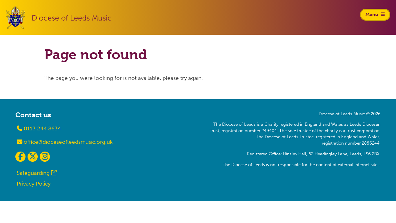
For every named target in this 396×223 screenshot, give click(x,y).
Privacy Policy (33, 183)
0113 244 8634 (41, 128)
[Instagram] (45, 157)
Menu (372, 14)
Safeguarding (33, 173)
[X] (33, 157)
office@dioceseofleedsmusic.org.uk (67, 142)
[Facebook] (20, 157)
